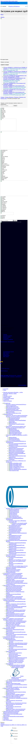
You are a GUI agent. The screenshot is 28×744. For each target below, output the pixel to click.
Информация (6, 355)
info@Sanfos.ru (4, 370)
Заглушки (16, 470)
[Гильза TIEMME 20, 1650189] (10, 71)
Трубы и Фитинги (9, 97)
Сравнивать (6, 718)
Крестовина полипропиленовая (16, 452)
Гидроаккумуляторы (21, 691)
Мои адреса (6, 354)
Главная (2, 97)
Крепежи (13, 572)
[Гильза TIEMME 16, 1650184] (10, 67)
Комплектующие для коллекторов (14, 597)
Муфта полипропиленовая (17, 454)
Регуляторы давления (22, 687)
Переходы (16, 510)
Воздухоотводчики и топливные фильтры (15, 622)
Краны (11, 663)
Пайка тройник (20, 466)
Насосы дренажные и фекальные (16, 604)
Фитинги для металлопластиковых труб (15, 427)
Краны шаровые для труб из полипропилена (17, 677)
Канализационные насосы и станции (14, 614)
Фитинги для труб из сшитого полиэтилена (16, 416)
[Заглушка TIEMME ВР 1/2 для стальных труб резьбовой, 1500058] (15, 84)
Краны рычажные (22, 679)
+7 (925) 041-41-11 (5, 368)
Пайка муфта (19, 463)
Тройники (16, 419)
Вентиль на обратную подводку (16, 660)
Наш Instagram (11, 341)
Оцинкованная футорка (14, 539)
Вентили (13, 651)
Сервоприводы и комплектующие (14, 577)
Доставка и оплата (7, 335)
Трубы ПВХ (15, 406)
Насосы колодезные (20, 610)
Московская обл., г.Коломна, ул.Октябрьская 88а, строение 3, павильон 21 (11, 376)
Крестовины (18, 433)
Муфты (15, 422)
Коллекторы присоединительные (13, 588)
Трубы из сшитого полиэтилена (16, 405)
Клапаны (13, 639)
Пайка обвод (19, 464)
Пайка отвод (18, 465)
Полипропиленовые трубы (12, 409)
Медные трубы (17, 413)
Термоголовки (17, 683)
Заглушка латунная (23, 566)
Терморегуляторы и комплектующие (14, 581)
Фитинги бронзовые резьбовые (16, 568)
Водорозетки (19, 432)
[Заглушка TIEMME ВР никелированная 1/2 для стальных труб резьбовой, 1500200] (15, 76)
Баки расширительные (13, 690)
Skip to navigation (5, 1)
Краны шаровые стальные (17, 667)
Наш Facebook (4, 341)
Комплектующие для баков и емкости (14, 695)
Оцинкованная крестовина (15, 529)
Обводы (15, 513)
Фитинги (16, 97)
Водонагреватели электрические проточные (16, 703)
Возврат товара (7, 336)
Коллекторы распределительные (13, 590)
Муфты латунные (22, 559)
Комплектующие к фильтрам (12, 624)
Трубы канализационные (14, 411)
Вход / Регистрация (7, 720)
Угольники (17, 417)
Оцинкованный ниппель (14, 531)
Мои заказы (6, 356)
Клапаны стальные (23, 643)
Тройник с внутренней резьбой (18, 524)
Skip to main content (13, 1)
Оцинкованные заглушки (14, 536)
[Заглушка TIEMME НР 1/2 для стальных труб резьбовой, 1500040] (15, 90)
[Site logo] (11, 6)
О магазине (6, 338)
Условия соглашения (8, 339)
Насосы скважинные (21, 606)
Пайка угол (17, 468)
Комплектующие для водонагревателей (15, 710)
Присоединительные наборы (12, 570)
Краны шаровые (21, 665)
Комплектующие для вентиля (15, 662)
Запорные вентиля (22, 657)
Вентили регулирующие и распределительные (15, 656)
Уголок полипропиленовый (17, 444)
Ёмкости (13, 693)
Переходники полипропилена (16, 449)
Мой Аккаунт (6, 352)
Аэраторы (16, 512)
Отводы (15, 514)
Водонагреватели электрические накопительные (13, 707)
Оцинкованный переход (14, 526)
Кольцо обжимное (22, 469)
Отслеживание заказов (8, 351)
